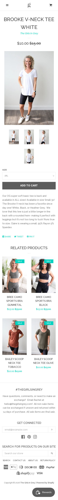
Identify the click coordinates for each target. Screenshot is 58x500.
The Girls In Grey (29, 33)
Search (6, 460)
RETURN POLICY (47, 460)
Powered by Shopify (45, 483)
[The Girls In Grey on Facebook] (23, 437)
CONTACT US (19, 460)
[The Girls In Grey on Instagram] (35, 437)
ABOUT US (33, 460)
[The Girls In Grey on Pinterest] (29, 437)
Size (4, 170)
